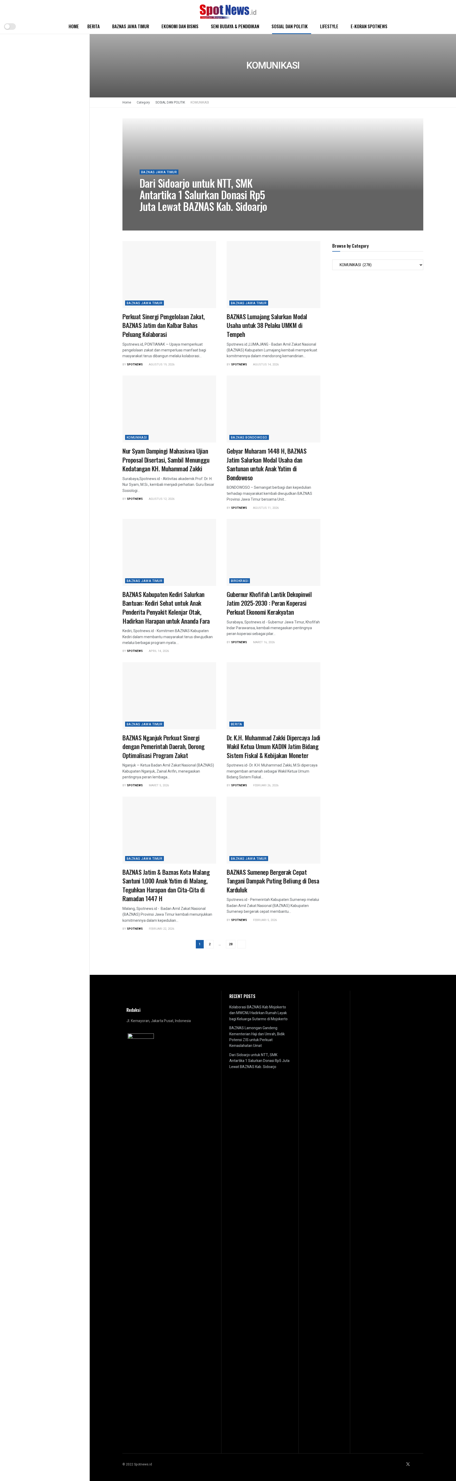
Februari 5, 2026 (264, 920)
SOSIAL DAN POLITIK (290, 26)
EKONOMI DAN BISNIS (180, 26)
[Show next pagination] (242, 944)
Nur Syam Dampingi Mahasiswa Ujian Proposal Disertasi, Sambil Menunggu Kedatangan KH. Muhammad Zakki (165, 459)
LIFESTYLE (329, 26)
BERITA (93, 26)
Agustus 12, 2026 (161, 499)
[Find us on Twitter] (408, 1464)
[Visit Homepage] (228, 10)
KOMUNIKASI (200, 102)
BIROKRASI (239, 581)
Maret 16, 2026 (263, 642)
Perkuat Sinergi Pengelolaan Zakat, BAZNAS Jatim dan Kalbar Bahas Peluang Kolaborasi (163, 325)
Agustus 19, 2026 (161, 364)
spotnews (152, 218)
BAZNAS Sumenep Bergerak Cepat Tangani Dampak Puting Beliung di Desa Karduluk (273, 880)
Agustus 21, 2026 (178, 218)
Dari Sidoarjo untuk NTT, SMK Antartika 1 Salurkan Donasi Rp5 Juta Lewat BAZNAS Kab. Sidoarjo (203, 194)
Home (74, 26)
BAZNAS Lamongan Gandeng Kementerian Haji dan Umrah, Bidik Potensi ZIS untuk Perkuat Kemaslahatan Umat (257, 1037)
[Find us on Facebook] (400, 1464)
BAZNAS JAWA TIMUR (130, 26)
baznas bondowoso (249, 437)
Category (143, 102)
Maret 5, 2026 (158, 785)
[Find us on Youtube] (421, 1464)
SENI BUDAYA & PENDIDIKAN (235, 26)
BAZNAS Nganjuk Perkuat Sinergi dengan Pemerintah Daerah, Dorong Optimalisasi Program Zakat (163, 746)
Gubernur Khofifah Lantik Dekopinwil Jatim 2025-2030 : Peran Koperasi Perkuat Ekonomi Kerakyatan (269, 603)
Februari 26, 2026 (265, 785)
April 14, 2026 (158, 651)
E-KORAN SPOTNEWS (369, 26)
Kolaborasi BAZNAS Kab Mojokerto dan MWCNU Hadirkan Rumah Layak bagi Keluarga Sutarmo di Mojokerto (258, 1013)
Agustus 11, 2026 (265, 508)
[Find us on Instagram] (415, 1464)
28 (230, 944)
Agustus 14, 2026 (265, 364)
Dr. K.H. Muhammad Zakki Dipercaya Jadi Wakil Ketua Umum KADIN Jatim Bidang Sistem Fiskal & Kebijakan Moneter (273, 746)
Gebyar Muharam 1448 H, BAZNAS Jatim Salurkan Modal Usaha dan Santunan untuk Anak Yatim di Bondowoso (266, 464)
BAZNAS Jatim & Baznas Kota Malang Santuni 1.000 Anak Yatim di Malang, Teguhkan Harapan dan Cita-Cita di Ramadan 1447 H (166, 885)
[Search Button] (450, 26)
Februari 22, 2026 (161, 929)
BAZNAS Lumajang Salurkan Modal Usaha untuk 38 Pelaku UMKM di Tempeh (267, 325)
